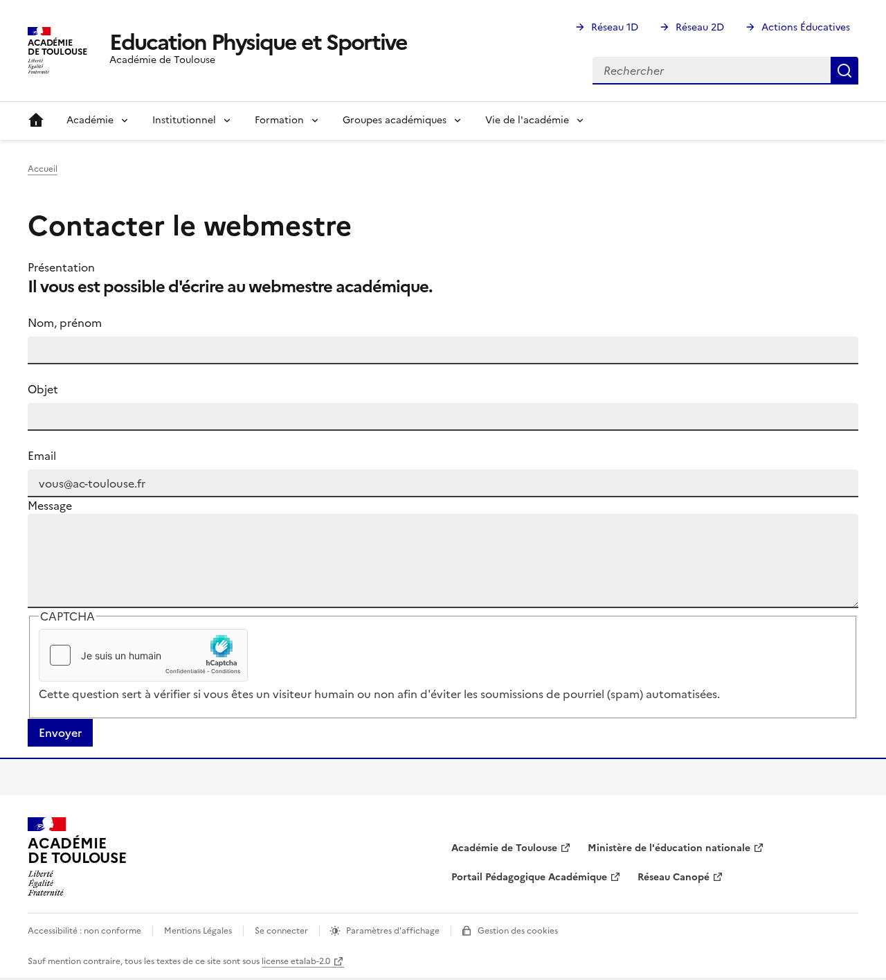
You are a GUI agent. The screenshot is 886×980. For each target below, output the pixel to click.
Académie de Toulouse (504, 848)
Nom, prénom (65, 322)
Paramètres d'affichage (393, 931)
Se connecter (281, 931)
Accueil (36, 120)
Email (42, 455)
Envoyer (60, 732)
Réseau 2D (700, 27)
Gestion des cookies (518, 931)
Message (50, 505)
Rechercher (844, 70)
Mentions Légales (198, 931)
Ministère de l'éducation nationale (669, 848)
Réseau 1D (614, 27)
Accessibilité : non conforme (84, 931)
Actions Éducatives (805, 27)
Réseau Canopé (673, 877)
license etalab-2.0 (296, 961)
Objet (43, 389)
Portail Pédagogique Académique (529, 877)
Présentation (61, 267)
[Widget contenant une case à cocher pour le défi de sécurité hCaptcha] (143, 655)
